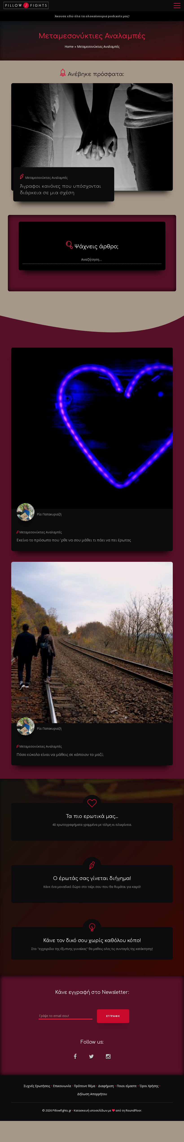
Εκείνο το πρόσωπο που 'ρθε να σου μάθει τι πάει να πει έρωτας (74, 540)
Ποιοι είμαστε (127, 1086)
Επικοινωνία (62, 1086)
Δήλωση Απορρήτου (92, 1094)
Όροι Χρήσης (149, 1086)
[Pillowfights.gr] (26, 5)
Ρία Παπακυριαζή (49, 514)
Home (69, 46)
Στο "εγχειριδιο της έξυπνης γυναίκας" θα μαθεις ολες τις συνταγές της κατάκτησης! (92, 949)
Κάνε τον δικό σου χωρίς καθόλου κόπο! (92, 940)
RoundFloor (133, 1110)
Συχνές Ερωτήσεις (37, 1086)
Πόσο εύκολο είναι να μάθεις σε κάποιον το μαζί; (60, 754)
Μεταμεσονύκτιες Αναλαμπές (46, 177)
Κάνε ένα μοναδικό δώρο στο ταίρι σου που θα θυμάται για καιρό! (92, 887)
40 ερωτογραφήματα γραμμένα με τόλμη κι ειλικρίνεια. (92, 824)
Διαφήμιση (106, 1086)
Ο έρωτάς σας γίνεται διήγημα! (92, 878)
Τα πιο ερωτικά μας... (92, 816)
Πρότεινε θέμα (84, 1086)
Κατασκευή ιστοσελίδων (90, 1110)
